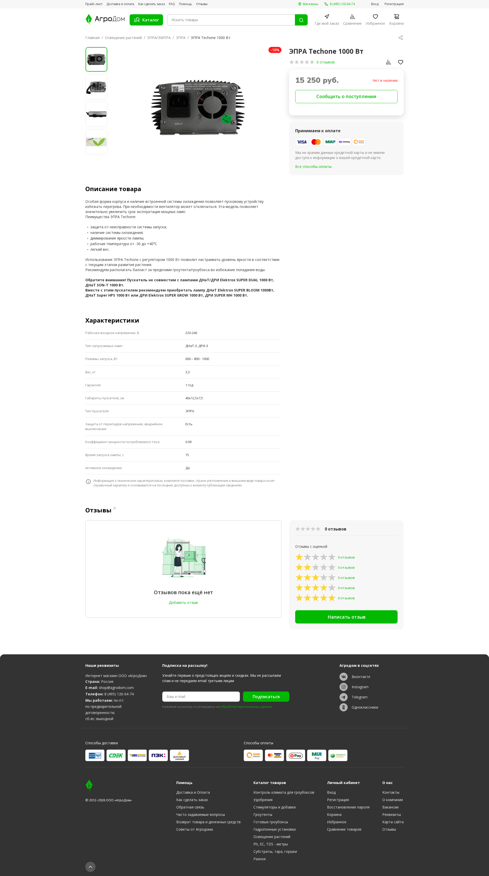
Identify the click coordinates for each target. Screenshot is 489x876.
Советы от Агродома (194, 829)
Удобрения (263, 799)
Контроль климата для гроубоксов (283, 792)
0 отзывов (326, 62)
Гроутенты (262, 814)
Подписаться (266, 696)
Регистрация (394, 4)
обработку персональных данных (246, 707)
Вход (374, 4)
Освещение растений (123, 37)
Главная (92, 37)
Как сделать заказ (151, 4)
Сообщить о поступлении (346, 96)
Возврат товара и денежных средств (208, 821)
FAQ (172, 4)
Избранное (336, 821)
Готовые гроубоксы (270, 821)
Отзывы (202, 4)
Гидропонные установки (274, 829)
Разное (259, 858)
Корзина (334, 814)
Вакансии (390, 807)
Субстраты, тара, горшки (275, 851)
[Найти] (301, 19)
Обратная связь (190, 807)
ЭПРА (180, 37)
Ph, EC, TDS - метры (270, 844)
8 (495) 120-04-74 (119, 694)
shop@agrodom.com (116, 687)
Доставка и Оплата (193, 792)
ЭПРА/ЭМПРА (159, 37)
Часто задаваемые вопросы (200, 814)
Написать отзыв (346, 617)
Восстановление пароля (348, 807)
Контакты (390, 792)
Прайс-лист (93, 4)
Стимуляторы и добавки (274, 807)
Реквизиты (391, 814)
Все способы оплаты (313, 166)
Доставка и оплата (120, 4)
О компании (392, 799)
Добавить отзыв (183, 602)
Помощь (185, 4)
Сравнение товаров (344, 829)
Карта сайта (393, 821)
